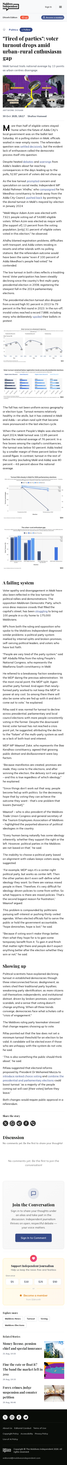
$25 (40, 1281)
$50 (55, 1281)
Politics (13, 29)
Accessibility (27, 1433)
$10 (26, 1281)
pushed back (34, 197)
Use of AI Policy (10, 1439)
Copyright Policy (11, 1433)
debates (28, 161)
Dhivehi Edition (10, 17)
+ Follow (26, 29)
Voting (44, 1318)
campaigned (47, 189)
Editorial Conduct (22, 1428)
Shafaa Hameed (37, 116)
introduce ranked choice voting (22, 1076)
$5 (12, 1281)
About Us (7, 1428)
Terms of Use (39, 1428)
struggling (41, 611)
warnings (45, 161)
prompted (33, 181)
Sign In (48, 7)
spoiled (37, 316)
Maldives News (13, 1318)
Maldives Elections (14, 1325)
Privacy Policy (41, 1433)
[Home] (4, 29)
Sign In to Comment (33, 1238)
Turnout (31, 1318)
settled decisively (31, 146)
